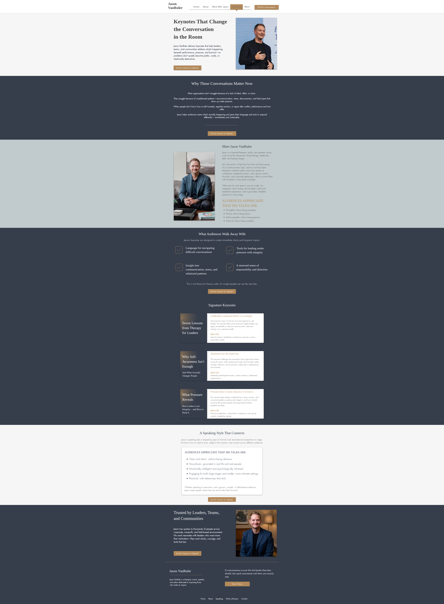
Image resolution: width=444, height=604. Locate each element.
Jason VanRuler (175, 6)
